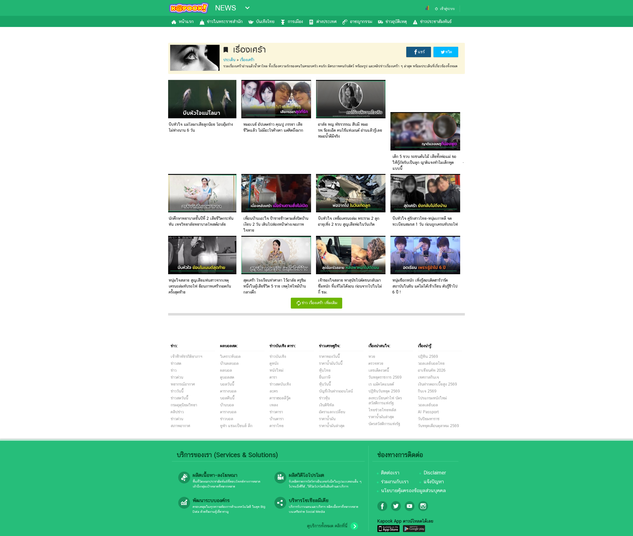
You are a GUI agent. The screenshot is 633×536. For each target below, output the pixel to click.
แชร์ (421, 51)
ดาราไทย (277, 425)
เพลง (274, 405)
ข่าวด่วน (177, 377)
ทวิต (448, 51)
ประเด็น (229, 59)
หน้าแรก (186, 21)
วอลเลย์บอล (428, 405)
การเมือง (295, 21)
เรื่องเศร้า (247, 59)
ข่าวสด (176, 363)
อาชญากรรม (361, 21)
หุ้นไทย (325, 370)
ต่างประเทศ (326, 21)
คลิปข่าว (177, 412)
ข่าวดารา (276, 412)
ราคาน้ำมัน (327, 418)
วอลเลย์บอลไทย (431, 363)
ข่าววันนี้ (177, 391)
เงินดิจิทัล (326, 405)
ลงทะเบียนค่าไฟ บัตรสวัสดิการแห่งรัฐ (385, 400)
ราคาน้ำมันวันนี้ (330, 363)
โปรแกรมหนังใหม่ (432, 398)
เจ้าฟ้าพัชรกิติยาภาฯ (186, 356)
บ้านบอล (227, 405)
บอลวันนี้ (227, 384)
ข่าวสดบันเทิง (280, 384)
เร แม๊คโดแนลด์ (381, 384)
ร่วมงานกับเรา (394, 482)
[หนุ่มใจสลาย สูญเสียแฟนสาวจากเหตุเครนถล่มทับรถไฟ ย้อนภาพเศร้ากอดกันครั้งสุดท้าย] (201, 272)
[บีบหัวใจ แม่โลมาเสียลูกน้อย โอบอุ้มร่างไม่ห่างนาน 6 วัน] (201, 117)
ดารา (273, 377)
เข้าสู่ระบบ (447, 9)
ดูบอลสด (227, 377)
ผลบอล (226, 370)
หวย (371, 356)
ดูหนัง (274, 363)
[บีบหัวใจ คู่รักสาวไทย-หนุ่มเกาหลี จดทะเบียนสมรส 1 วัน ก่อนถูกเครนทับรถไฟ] (425, 211)
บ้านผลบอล (229, 363)
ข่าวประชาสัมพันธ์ (436, 21)
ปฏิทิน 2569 (428, 356)
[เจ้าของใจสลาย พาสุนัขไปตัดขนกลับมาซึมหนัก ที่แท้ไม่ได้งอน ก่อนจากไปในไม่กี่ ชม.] (351, 272)
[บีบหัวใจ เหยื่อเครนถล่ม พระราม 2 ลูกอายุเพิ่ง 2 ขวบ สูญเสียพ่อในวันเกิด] (351, 211)
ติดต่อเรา (390, 473)
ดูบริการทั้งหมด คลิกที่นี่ (327, 525)
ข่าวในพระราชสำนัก (225, 21)
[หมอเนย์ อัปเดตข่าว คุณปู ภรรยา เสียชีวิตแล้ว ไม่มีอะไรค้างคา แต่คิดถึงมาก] (276, 117)
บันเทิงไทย (265, 21)
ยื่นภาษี (324, 377)
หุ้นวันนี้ (325, 384)
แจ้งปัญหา (434, 482)
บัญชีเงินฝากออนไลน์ (336, 391)
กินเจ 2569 (427, 391)
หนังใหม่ (276, 370)
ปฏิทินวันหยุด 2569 (384, 391)
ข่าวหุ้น (324, 398)
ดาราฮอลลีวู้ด (280, 398)
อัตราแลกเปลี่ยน (332, 412)
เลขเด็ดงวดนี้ (378, 370)
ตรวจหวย (375, 363)
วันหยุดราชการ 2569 (385, 377)
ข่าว (174, 370)
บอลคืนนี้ (227, 398)
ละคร (274, 391)
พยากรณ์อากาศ (183, 384)
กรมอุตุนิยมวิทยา (184, 405)
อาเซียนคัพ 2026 (432, 370)
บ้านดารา (277, 418)
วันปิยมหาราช (429, 418)
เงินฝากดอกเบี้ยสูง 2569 (437, 384)
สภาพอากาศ (180, 425)
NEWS (225, 8)
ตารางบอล (228, 391)
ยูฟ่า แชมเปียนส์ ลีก (236, 425)
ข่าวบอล (226, 418)
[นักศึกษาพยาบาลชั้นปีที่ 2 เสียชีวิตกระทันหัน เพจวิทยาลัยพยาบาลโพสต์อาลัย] (201, 211)
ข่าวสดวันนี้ (179, 398)
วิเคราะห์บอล (230, 356)
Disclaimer (435, 473)
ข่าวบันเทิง (278, 356)
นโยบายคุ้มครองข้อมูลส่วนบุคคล (413, 490)
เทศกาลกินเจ (428, 377)
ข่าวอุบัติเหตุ (396, 21)
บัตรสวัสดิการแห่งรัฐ (384, 423)
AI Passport (428, 412)
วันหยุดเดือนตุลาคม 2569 (438, 425)
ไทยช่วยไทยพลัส (382, 410)
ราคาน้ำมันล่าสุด (331, 425)
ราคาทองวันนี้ (329, 356)
